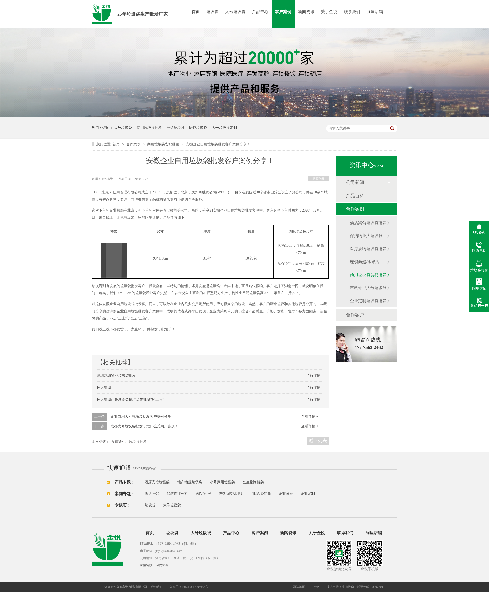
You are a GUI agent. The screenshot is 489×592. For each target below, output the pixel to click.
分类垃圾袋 (175, 128)
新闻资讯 (306, 11)
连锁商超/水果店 (364, 262)
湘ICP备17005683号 (195, 587)
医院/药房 (203, 494)
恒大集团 (104, 387)
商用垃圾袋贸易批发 (163, 144)
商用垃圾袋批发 (149, 128)
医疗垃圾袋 (198, 128)
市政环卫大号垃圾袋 (368, 288)
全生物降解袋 (253, 482)
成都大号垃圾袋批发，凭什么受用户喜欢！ (144, 426)
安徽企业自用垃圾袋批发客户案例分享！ (218, 144)
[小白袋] (272, 482)
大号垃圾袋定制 (224, 128)
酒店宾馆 (152, 494)
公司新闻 (355, 182)
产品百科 (355, 195)
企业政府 (286, 494)
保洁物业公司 (177, 494)
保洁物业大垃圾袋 (366, 235)
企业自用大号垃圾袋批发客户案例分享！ (143, 416)
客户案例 (283, 11)
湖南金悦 (119, 442)
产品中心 (260, 11)
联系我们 (352, 11)
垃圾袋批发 (138, 442)
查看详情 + (309, 416)
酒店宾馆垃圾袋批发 (368, 222)
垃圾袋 (212, 11)
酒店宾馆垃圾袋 (157, 482)
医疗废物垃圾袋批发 (368, 248)
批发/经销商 (261, 494)
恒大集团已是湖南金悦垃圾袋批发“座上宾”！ (132, 399)
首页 (196, 11)
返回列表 (318, 178)
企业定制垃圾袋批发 (368, 301)
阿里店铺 (375, 11)
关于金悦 (329, 11)
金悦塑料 (162, 565)
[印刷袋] (282, 482)
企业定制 (308, 494)
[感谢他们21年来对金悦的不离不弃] (244, 116)
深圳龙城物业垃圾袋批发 (116, 375)
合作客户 (355, 314)
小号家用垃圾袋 (222, 482)
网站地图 (299, 587)
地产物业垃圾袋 (189, 482)
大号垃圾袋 (235, 11)
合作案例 (134, 144)
